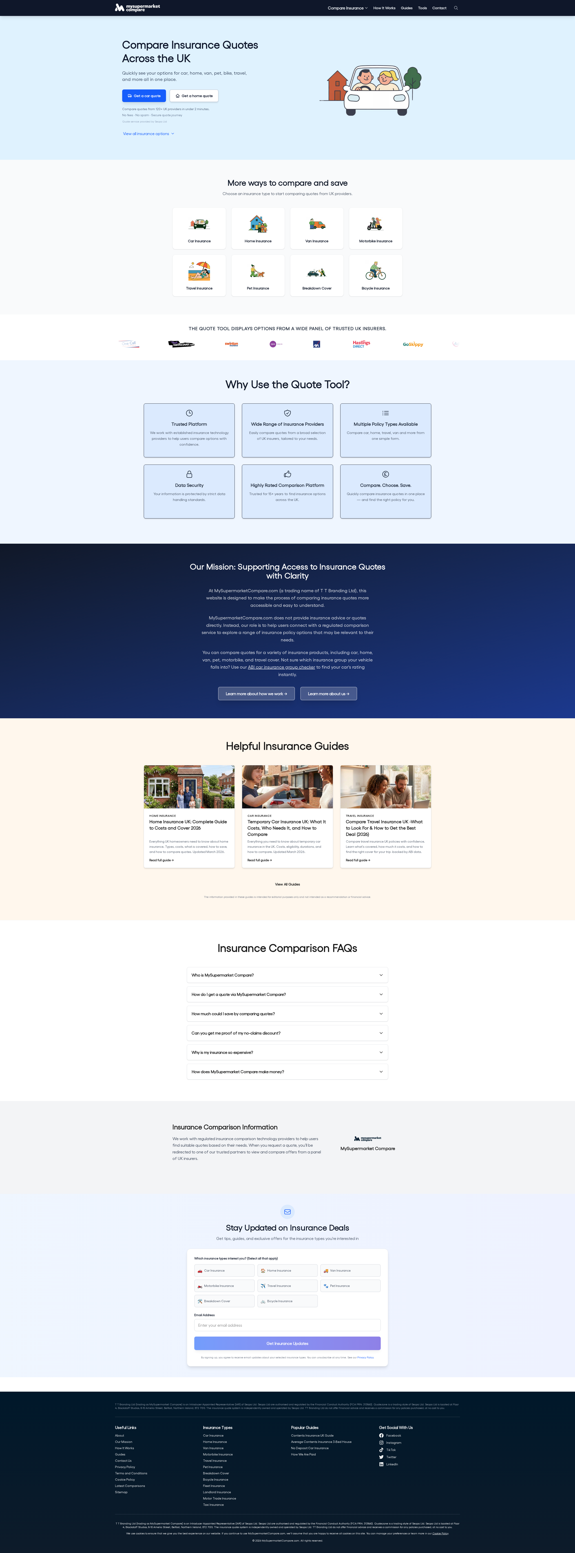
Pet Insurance (213, 1467)
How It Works (385, 8)
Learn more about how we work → (256, 693)
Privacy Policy (365, 1357)
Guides (407, 8)
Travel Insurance (215, 1460)
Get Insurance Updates (287, 1343)
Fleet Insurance (214, 1486)
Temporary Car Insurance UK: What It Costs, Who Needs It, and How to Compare (287, 828)
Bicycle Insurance (215, 1479)
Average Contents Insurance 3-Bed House (321, 1442)
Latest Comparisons (130, 1486)
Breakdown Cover (216, 1473)
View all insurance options (146, 133)
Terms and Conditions (131, 1473)
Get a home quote (197, 95)
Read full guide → (161, 860)
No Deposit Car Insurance (310, 1448)
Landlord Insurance (217, 1492)
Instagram (393, 1442)
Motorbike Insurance (218, 1454)
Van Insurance (213, 1448)
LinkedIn (392, 1464)
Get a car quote (147, 95)
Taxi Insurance (213, 1504)
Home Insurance (215, 1442)
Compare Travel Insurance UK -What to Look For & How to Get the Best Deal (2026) (384, 828)
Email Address (204, 1315)
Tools (422, 8)
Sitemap (121, 1492)
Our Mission (123, 1442)
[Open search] (456, 8)
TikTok (391, 1450)
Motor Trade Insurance (219, 1498)
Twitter (391, 1457)
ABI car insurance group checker (281, 667)
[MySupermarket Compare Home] (137, 8)
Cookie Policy (125, 1479)
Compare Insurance (346, 7)
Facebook (393, 1435)
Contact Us (123, 1460)
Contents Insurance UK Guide (312, 1435)
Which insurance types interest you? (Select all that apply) (236, 1258)
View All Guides (287, 884)
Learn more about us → (328, 693)
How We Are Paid (303, 1454)
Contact (439, 8)
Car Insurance (213, 1435)
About (119, 1435)
